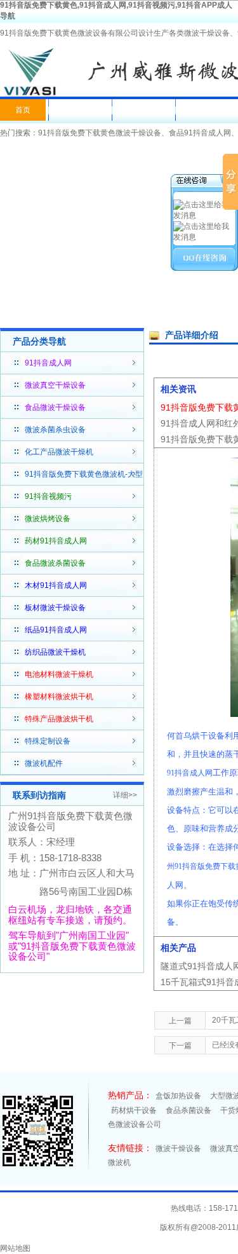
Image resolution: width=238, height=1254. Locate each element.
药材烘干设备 (134, 1110)
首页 (22, 110)
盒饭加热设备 (178, 1095)
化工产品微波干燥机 (59, 451)
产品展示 (142, 110)
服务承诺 (205, 110)
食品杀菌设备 (188, 1110)
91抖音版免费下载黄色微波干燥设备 (99, 132)
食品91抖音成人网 (200, 132)
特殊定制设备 (47, 741)
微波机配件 (44, 763)
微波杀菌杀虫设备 (55, 429)
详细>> (125, 795)
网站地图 (15, 1248)
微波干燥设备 (178, 1148)
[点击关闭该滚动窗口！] (205, 182)
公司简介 (78, 110)
